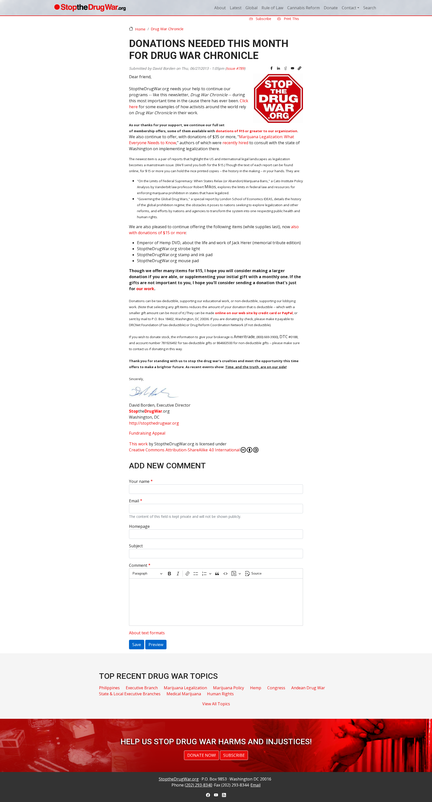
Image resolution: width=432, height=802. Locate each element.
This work (138, 444)
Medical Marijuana (183, 694)
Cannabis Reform (303, 7)
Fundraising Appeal (147, 433)
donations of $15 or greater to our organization (256, 131)
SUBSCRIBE (234, 755)
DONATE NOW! (201, 755)
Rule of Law (272, 7)
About (220, 7)
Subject (136, 546)
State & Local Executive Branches (129, 694)
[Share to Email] (292, 68)
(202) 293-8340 (198, 785)
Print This (291, 18)
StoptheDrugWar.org (179, 779)
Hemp (255, 688)
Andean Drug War (308, 688)
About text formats (147, 633)
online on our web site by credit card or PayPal (254, 313)
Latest (236, 7)
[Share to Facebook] (271, 68)
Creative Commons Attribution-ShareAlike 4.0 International (184, 450)
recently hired (235, 142)
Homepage (139, 526)
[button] (299, 68)
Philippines (109, 688)
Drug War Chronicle (167, 28)
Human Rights (220, 694)
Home (140, 28)
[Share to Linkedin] (278, 68)
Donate (331, 7)
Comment (138, 565)
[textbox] (216, 602)
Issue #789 (235, 68)
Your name (139, 481)
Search (369, 7)
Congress (276, 688)
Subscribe (263, 18)
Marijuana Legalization (185, 688)
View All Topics (216, 704)
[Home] (90, 7)
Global (252, 7)
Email (134, 501)
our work (145, 288)
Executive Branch (142, 688)
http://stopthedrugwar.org (154, 423)
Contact (349, 7)
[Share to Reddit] (285, 68)
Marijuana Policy (228, 688)
